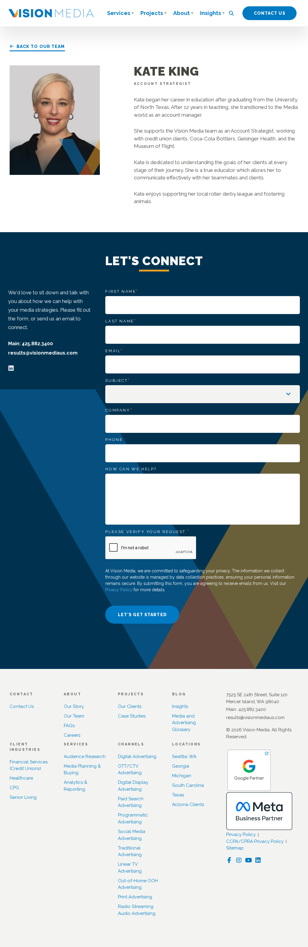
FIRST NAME (121, 291)
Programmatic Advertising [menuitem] (133, 818)
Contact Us (269, 13)
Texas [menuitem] (178, 795)
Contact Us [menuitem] (22, 706)
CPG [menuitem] (14, 787)
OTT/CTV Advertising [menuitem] (130, 769)
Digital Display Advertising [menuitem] (133, 786)
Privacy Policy (118, 589)
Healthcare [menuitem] (21, 778)
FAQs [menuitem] (69, 725)
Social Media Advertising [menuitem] (131, 835)
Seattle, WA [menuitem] (184, 756)
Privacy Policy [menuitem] (241, 834)
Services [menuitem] (118, 13)
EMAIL (114, 350)
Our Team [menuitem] (74, 716)
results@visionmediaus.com (43, 353)
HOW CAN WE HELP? (131, 469)
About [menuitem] (181, 13)
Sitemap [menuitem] (235, 848)
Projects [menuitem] (151, 13)
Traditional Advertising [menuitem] (130, 851)
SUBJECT (117, 380)
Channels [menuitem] (131, 744)
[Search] (231, 13)
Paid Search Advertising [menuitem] (130, 802)
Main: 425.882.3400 (30, 343)
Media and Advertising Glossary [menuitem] (184, 722)
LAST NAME (120, 321)
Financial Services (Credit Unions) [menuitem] (29, 765)
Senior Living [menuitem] (23, 797)
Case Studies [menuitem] (132, 716)
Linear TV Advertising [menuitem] (130, 868)
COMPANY (118, 410)
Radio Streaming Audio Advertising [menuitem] (137, 910)
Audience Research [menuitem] (85, 756)
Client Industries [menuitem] (25, 747)
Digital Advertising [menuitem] (137, 756)
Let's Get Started (142, 614)
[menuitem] (132, 14)
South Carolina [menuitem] (188, 785)
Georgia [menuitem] (180, 766)
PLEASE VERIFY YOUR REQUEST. (147, 531)
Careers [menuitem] (72, 735)
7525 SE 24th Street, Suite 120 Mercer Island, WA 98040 (257, 698)
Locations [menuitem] (186, 744)
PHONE (114, 439)
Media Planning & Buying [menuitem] (82, 769)
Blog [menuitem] (179, 694)
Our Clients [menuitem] (129, 706)
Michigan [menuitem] (181, 775)
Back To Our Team (41, 46)
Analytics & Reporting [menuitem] (75, 786)
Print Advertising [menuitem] (135, 897)
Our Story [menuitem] (74, 706)
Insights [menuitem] (210, 13)
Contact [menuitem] (21, 694)
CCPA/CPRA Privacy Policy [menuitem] (255, 841)
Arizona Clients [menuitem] (188, 804)
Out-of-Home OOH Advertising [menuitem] (138, 884)
